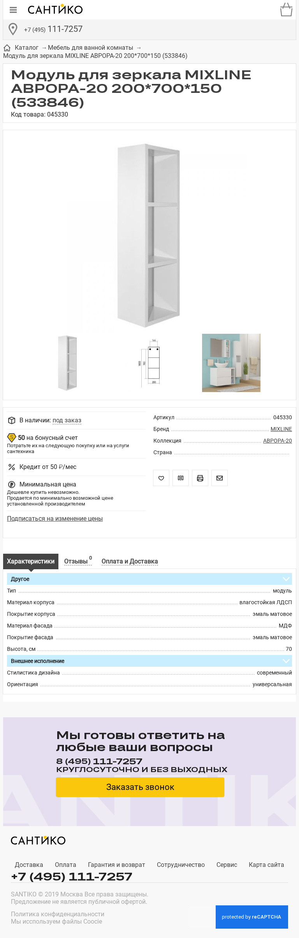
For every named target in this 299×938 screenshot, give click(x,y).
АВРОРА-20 (277, 441)
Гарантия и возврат (116, 864)
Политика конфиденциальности (57, 914)
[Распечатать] (200, 478)
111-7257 (53, 29)
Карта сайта (266, 864)
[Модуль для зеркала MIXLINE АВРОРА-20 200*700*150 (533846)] (149, 236)
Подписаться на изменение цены (55, 518)
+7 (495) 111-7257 (71, 876)
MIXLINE (281, 429)
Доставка (29, 864)
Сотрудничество (181, 864)
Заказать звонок (140, 787)
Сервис (226, 864)
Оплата (65, 864)
